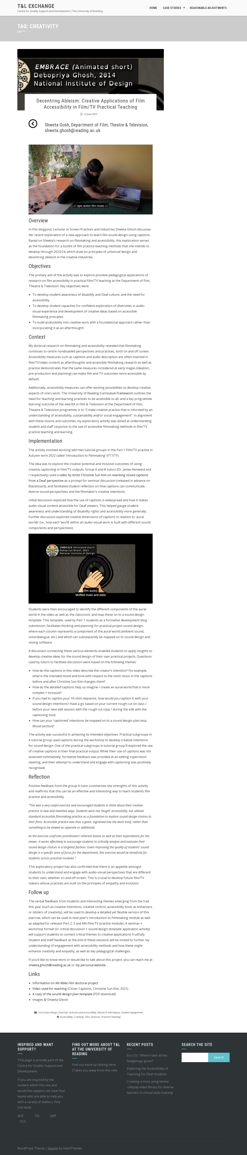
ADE (21, 1116)
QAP (53, 1116)
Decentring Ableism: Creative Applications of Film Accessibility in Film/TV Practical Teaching (90, 104)
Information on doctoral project (65, 983)
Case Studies (172, 8)
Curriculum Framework (116, 393)
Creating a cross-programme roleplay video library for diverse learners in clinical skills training (150, 1087)
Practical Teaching (111, 1017)
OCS (23, 1121)
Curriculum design (47, 1012)
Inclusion (95, 1017)
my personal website (90, 965)
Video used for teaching (49, 988)
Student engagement (132, 1012)
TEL (37, 1116)
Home (153, 8)
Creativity (79, 1017)
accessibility (66, 1017)
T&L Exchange (35, 6)
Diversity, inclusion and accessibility (77, 1012)
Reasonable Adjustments (208, 8)
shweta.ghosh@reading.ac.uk (50, 965)
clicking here (106, 1065)
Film (87, 1017)
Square (53, 1148)
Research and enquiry (108, 1012)
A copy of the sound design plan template (62, 994)
